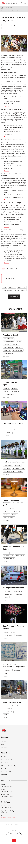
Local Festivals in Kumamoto (14, 462)
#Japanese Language (9, 558)
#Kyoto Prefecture (8, 347)
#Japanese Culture (8, 555)
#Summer (14, 514)
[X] (16, 833)
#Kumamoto (7, 468)
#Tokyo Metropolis (7, 28)
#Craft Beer (13, 508)
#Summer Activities (8, 517)
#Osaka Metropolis (17, 350)
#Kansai (19, 341)
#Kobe (5, 430)
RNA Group (11, 825)
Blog (2, 744)
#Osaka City (7, 350)
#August (6, 632)
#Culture (6, 552)
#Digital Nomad (16, 427)
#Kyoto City (15, 344)
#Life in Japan (15, 391)
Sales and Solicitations (7, 771)
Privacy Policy (5, 762)
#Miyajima (6, 514)
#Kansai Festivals (8, 711)
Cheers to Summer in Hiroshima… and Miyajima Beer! (13, 502)
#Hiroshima (7, 511)
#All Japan (6, 388)
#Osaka (5, 714)
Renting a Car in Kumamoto (13, 588)
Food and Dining (10, 7)
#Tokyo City (12, 25)
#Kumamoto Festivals (9, 471)
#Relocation (17, 670)
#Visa (5, 673)
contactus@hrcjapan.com (8, 817)
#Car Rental (7, 591)
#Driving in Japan (8, 594)
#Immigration (7, 670)
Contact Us (4, 747)
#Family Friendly (8, 465)
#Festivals (17, 465)
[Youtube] (20, 833)
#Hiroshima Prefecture (18, 511)
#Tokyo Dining (21, 25)
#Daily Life (6, 391)
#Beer (5, 508)
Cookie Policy (5, 768)
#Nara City (18, 347)
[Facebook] (11, 833)
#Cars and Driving (17, 591)
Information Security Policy (8, 765)
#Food (4, 25)
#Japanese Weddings (9, 341)
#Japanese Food (20, 555)
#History (14, 552)
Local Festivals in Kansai (12, 702)
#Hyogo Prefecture (8, 338)
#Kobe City (6, 344)
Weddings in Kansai (10, 335)
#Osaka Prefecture (8, 353)
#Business (14, 388)
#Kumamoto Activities (18, 468)
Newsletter (4, 756)
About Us (3, 741)
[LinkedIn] (7, 833)
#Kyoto (17, 711)
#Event (13, 632)
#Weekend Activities (20, 28)
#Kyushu (20, 471)
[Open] (25, 3)
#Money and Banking (9, 394)
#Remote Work (7, 432)
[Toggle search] (21, 3)
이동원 (3, 268)
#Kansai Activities (8, 708)
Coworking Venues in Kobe (13, 423)
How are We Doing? (6, 759)
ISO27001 (4, 774)
